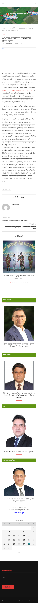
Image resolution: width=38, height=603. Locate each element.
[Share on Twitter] (19, 197)
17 (9, 540)
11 (14, 536)
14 (29, 536)
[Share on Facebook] (17, 197)
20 (24, 540)
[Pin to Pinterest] (21, 197)
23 (4, 544)
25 (14, 544)
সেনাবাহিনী (12, 28)
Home (4, 28)
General (5, 90)
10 (9, 536)
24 (9, 544)
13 (24, 536)
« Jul (18, 552)
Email (4, 577)
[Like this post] (15, 197)
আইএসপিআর (9, 44)
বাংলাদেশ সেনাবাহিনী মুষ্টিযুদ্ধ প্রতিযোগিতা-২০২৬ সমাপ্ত (19, 276)
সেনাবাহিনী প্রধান (6, 189)
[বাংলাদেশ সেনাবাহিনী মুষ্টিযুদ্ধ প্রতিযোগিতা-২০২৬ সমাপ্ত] (19, 257)
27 (24, 544)
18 (14, 540)
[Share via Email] (23, 197)
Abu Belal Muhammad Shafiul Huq (21, 90)
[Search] (35, 3)
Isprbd (34, 600)
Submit (7, 587)
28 (29, 544)
